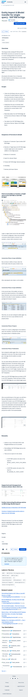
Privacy (7, 682)
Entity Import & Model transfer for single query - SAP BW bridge (13, 15)
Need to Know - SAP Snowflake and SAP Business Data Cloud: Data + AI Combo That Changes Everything (14, 614)
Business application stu (19, 582)
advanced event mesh (6, 577)
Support (21, 690)
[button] (3, 31)
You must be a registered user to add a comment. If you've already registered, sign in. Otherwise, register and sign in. (13, 560)
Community (9, 2)
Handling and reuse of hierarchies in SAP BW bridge (14, 507)
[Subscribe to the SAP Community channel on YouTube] (15, 678)
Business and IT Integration (7, 582)
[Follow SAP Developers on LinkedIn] (17, 678)
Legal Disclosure (21, 686)
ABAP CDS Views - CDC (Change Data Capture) (15, 573)
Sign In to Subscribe (20, 23)
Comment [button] (22, 549)
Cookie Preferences (7, 693)
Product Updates (5, 42)
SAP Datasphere (5, 37)
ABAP (3, 573)
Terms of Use (21, 682)
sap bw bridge (5, 543)
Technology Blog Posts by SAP (8, 5)
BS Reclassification (17, 580)
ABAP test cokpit (14, 575)
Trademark (7, 690)
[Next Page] (15, 586)
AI (13, 577)
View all (3, 671)
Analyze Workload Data (6, 580)
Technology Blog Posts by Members (11, 596)
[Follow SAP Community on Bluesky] (12, 678)
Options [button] (14, 26)
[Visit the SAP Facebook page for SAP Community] (10, 678)
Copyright (7, 686)
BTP (24, 580)
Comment (6, 564)
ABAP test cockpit (5, 575)
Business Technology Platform (8, 584)
